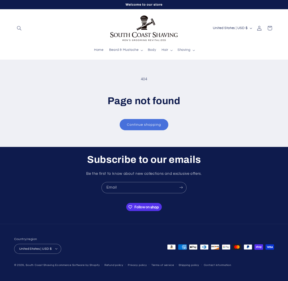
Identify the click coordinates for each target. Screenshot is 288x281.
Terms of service (162, 265)
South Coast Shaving (40, 265)
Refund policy (113, 265)
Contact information (217, 265)
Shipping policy (189, 265)
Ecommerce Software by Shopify (77, 265)
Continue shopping (144, 124)
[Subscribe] (181, 187)
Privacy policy (137, 265)
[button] (19, 28)
